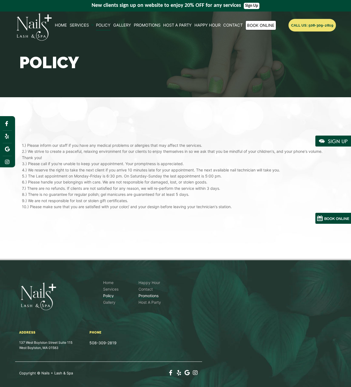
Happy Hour (207, 25)
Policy (103, 25)
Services (79, 25)
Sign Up (251, 6)
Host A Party (177, 25)
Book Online (260, 25)
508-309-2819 (103, 342)
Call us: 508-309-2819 (312, 25)
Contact (233, 25)
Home (61, 25)
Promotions (147, 25)
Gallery (122, 25)
